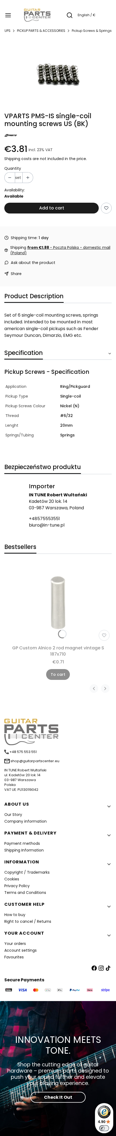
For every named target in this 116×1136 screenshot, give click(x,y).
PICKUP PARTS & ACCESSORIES (41, 30)
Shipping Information (24, 850)
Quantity (12, 168)
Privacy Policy (17, 886)
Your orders (15, 943)
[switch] (104, 1128)
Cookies (11, 879)
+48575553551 (44, 519)
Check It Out (58, 1097)
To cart (58, 674)
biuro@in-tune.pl (46, 525)
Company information (25, 821)
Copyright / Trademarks (27, 872)
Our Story (13, 814)
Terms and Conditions (25, 892)
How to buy (14, 914)
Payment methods (22, 843)
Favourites (14, 957)
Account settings (20, 950)
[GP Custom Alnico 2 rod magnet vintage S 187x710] (58, 602)
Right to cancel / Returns (27, 921)
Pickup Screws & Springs (92, 30)
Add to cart (51, 208)
